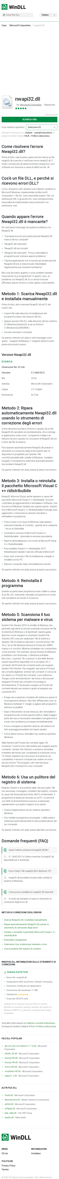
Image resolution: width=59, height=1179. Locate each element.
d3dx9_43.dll (11, 1053)
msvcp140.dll (11, 1062)
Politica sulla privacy (40, 136)
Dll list (5, 1153)
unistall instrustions (43, 132)
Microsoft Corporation (20, 25)
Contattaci (36, 1153)
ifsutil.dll (9, 1095)
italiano (45, 15)
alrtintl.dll (9, 1104)
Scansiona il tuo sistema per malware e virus (25, 944)
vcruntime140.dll (12, 1071)
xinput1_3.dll (11, 1075)
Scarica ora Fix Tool (17, 972)
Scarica (7, 361)
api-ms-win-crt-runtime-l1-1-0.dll (20, 1046)
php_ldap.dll (10, 1113)
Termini (5, 1169)
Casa (4, 25)
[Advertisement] (29, 63)
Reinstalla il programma (15, 940)
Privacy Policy (8, 1165)
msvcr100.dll (11, 1067)
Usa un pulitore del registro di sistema (22, 948)
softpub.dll (10, 1108)
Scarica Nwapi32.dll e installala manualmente (25, 920)
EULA (27, 136)
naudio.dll (9, 1117)
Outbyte (28, 132)
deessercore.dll (12, 1099)
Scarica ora (29, 119)
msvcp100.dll (11, 1058)
